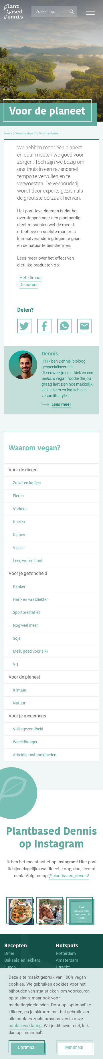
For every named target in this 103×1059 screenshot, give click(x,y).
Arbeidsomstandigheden (34, 755)
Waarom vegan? (25, 133)
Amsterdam (67, 960)
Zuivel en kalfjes (27, 483)
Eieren (18, 496)
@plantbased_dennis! (69, 875)
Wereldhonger (25, 742)
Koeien (19, 521)
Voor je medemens (27, 716)
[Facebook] (44, 326)
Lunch (10, 967)
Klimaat (20, 690)
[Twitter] (24, 326)
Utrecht (63, 967)
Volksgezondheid (28, 729)
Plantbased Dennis (13, 11)
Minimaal (74, 1047)
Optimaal (26, 1047)
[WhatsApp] (64, 326)
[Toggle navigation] (90, 11)
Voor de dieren (23, 470)
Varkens (20, 508)
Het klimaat (30, 277)
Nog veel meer (25, 625)
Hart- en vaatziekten (31, 599)
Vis (15, 664)
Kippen (19, 534)
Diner (9, 953)
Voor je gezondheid (28, 573)
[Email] (84, 326)
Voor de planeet (24, 677)
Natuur (19, 703)
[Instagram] (21, 912)
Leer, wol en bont (28, 560)
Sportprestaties (26, 612)
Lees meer (61, 404)
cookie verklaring (25, 1025)
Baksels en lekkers (22, 960)
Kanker (19, 586)
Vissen (19, 547)
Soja (17, 638)
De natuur (28, 284)
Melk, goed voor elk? (30, 651)
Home (8, 133)
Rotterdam (66, 953)
